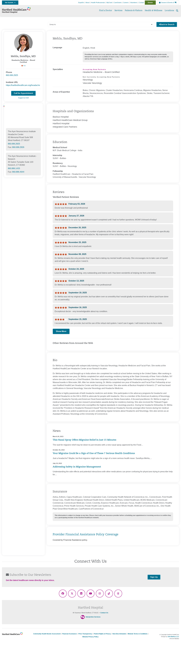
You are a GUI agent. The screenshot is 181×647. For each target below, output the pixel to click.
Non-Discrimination (119, 634)
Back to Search (167, 24)
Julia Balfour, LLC (173, 636)
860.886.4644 (18, 172)
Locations (169, 11)
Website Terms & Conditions (138, 634)
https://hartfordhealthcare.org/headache (23, 85)
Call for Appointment (23, 93)
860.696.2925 (12, 75)
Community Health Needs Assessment (47, 634)
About (87, 2)
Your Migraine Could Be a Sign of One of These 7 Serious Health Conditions (94, 453)
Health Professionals (98, 2)
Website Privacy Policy (90, 637)
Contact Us (104, 613)
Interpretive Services (93, 617)
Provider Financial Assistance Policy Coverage (85, 534)
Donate (150, 2)
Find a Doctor (105, 11)
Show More (61, 331)
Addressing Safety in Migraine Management (77, 467)
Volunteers (133, 2)
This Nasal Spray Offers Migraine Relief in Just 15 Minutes (84, 440)
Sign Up (154, 577)
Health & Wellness (153, 11)
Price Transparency (85, 634)
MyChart (109, 2)
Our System (9, 2)
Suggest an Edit (23, 98)
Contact (141, 2)
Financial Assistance (69, 634)
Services (118, 11)
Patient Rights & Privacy (102, 634)
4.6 (24, 66)
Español (81, 2)
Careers (126, 2)
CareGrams (118, 2)
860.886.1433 (14, 168)
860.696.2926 (18, 147)
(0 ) (175, 2)
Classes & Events (166, 2)
